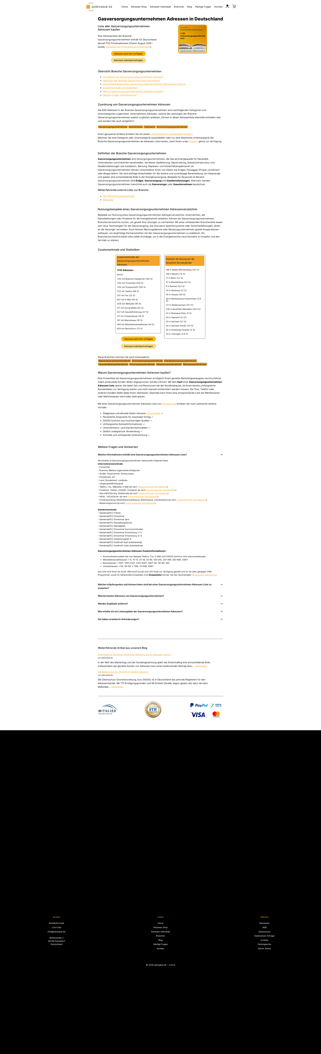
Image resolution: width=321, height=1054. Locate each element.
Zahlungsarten (264, 944)
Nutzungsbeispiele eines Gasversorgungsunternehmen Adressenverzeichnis (144, 84)
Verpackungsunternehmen (169, 364)
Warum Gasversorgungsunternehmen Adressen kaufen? (133, 91)
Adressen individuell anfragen (128, 60)
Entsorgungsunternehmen (142, 364)
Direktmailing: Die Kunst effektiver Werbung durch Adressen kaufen (134, 654)
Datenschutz (264, 931)
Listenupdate (153, 413)
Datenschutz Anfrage (264, 936)
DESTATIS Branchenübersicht (119, 196)
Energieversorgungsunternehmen (180, 360)
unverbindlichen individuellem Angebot (171, 134)
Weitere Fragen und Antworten (120, 95)
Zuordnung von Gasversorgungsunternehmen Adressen (133, 77)
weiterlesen (201, 666)
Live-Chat (56, 927)
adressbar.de (169, 403)
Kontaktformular (56, 923)
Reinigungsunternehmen (195, 364)
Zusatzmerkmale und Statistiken (120, 87)
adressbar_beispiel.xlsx (206, 575)
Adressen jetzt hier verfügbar (128, 53)
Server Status (264, 948)
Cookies (264, 940)
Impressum (264, 923)
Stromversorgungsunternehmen (147, 360)
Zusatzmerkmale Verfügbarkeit (152, 487)
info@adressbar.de (56, 931)
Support (193, 141)
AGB (264, 927)
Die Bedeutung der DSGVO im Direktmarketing (123, 671)
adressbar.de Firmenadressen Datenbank (128, 46)
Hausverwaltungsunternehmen (113, 364)
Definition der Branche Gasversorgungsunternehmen (131, 80)
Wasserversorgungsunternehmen (115, 360)
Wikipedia (108, 199)
